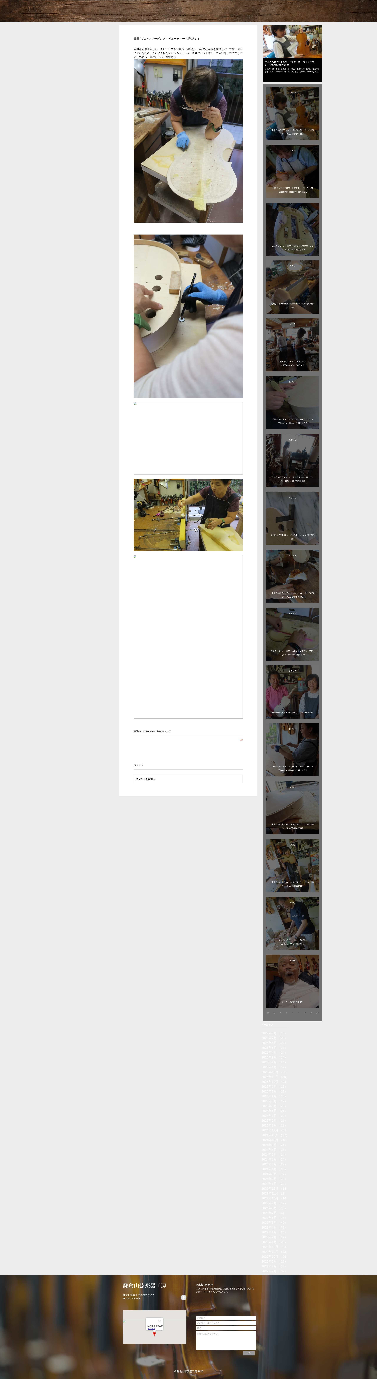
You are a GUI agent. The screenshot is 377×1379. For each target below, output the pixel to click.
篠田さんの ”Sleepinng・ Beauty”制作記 (152, 731)
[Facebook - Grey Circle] (183, 1297)
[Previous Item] (268, 41)
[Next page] (311, 1013)
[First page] (268, 1013)
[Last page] (317, 1013)
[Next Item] (317, 41)
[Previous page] (274, 1013)
